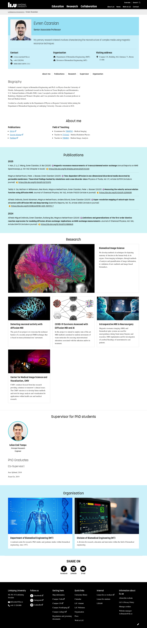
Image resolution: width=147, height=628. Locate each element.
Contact (136, 7)
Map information (58, 595)
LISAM (99, 603)
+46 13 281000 (15, 605)
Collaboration (89, 6)
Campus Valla (57, 599)
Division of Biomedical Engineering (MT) (72, 60)
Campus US (56, 603)
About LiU (110, 7)
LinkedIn (37, 605)
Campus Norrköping (59, 607)
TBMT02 (69, 131)
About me (46, 74)
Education (58, 6)
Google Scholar (15, 134)
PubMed (13, 138)
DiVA (12, 131)
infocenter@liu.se (16, 602)
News (118, 7)
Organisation (98, 74)
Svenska (127, 3)
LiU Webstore (80, 607)
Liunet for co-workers (104, 595)
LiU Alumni (79, 603)
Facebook (37, 595)
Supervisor (84, 74)
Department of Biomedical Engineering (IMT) (73, 57)
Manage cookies (125, 606)
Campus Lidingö (58, 612)
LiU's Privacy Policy (126, 602)
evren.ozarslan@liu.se (22, 57)
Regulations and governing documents (62, 617)
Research (72, 6)
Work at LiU (127, 7)
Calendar (78, 599)
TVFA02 (65, 134)
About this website (126, 598)
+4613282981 (19, 60)
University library (81, 595)
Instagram (37, 600)
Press (76, 616)
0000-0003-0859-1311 (22, 63)
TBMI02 (65, 138)
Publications (59, 74)
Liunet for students (103, 599)
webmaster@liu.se (125, 613)
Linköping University (16, 12)
